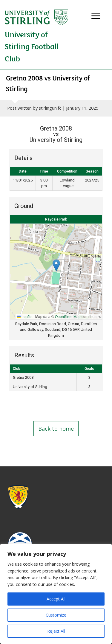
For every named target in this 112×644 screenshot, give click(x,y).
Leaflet (27, 316)
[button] (56, 265)
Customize (56, 615)
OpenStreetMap (68, 316)
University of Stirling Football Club (32, 46)
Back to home (56, 428)
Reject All (56, 631)
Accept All (56, 599)
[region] (56, 594)
